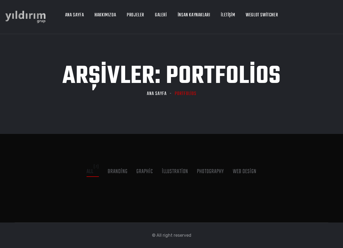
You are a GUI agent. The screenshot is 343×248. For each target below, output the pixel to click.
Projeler (135, 15)
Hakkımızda (105, 15)
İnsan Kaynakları (194, 15)
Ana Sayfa (74, 15)
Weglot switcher (262, 15)
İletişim (228, 15)
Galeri (161, 15)
